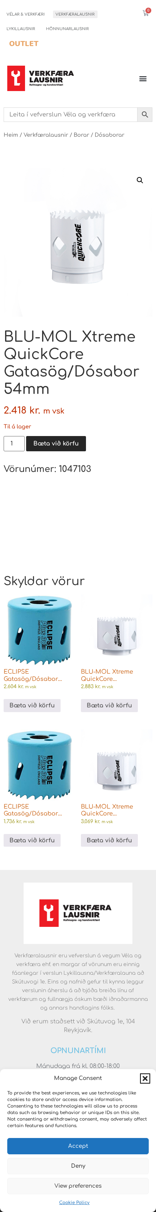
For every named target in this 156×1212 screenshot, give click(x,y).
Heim (11, 135)
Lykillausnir (21, 29)
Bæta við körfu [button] (32, 705)
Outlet (23, 44)
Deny (78, 1166)
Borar (81, 135)
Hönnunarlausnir (67, 29)
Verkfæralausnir (75, 14)
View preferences (78, 1186)
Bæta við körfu (56, 443)
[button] (145, 1078)
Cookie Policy (74, 1202)
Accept (78, 1146)
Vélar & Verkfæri (26, 14)
